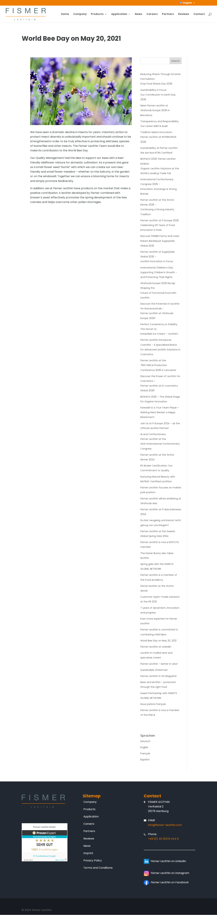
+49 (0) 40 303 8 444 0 (163, 839)
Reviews (183, 14)
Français (145, 753)
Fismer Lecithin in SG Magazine (158, 676)
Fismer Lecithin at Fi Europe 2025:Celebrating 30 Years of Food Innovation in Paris (159, 225)
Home (65, 14)
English (144, 747)
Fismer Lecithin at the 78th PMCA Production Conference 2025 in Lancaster (158, 365)
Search (175, 61)
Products (97, 14)
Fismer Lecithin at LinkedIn (155, 646)
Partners (168, 14)
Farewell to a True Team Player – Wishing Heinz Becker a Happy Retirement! (159, 412)
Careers (152, 14)
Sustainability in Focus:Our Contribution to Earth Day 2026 (158, 94)
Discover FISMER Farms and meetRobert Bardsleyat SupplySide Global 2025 (159, 240)
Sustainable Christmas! (154, 670)
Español (144, 759)
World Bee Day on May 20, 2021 (158, 640)
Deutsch (145, 741)
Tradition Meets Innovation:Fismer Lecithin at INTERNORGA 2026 (158, 136)
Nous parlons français (153, 704)
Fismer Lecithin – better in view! (159, 664)
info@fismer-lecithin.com (165, 825)
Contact (199, 14)
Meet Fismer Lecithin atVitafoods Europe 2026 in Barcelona (155, 110)
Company (80, 14)
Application (119, 14)
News (138, 14)
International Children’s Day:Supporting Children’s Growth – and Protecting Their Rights (158, 272)
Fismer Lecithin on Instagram (170, 873)
